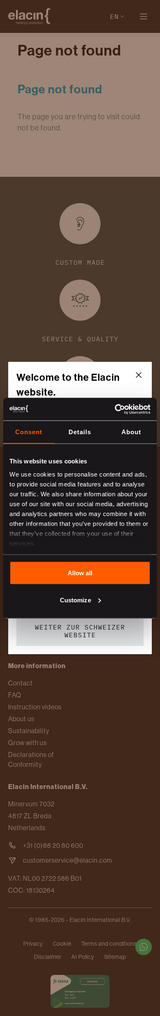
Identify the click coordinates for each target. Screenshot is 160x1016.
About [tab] (131, 431)
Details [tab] (80, 431)
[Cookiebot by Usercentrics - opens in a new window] (115, 409)
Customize (75, 599)
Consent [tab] (28, 431)
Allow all (80, 572)
